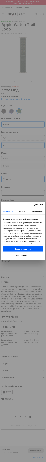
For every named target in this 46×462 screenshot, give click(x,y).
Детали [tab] (22, 211)
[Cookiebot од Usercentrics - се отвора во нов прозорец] (33, 205)
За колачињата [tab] (37, 211)
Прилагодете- (21, 255)
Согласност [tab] (8, 211)
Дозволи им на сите (23, 249)
